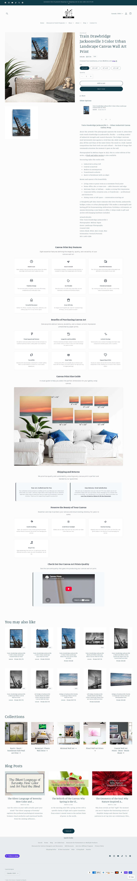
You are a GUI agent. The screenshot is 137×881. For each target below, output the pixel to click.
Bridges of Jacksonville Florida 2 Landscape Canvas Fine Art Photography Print (121, 695)
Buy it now (101, 89)
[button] (7, 13)
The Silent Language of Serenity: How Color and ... (25, 800)
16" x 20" (95, 68)
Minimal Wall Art (67, 748)
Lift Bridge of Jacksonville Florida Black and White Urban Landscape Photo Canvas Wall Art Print (42, 696)
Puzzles (88, 849)
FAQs (73, 849)
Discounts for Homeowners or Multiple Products (81, 842)
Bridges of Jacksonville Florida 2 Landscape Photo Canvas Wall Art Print (68, 695)
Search (40, 842)
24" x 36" (116, 68)
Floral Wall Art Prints (94, 748)
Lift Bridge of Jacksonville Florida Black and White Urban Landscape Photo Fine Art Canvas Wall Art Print (94, 696)
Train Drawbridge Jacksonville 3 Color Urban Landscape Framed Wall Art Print (109, 106)
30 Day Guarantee (64, 849)
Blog (51, 842)
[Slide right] (110, 120)
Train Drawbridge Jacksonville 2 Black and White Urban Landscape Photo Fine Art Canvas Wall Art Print (121, 655)
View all (68, 831)
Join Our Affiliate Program (84, 846)
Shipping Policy (51, 849)
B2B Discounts (69, 846)
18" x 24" (105, 68)
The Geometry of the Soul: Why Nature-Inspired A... (112, 800)
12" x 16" (84, 68)
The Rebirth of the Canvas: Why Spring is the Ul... (68, 800)
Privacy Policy (99, 846)
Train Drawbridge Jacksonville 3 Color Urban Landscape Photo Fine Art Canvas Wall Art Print (68, 655)
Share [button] (83, 96)
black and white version (95, 155)
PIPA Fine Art (12, 880)
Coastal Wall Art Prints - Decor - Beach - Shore (121, 750)
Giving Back (80, 849)
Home (46, 842)
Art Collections (59, 842)
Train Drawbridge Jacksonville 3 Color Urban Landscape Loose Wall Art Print (42, 654)
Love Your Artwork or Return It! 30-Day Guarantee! (96, 496)
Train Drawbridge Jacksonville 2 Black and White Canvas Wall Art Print (16, 695)
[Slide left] (102, 120)
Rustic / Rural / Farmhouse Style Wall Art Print (16, 750)
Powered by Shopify (21, 880)
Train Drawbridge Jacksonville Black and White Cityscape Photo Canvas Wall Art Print (95, 654)
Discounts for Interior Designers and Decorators (47, 846)
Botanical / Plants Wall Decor (42, 749)
